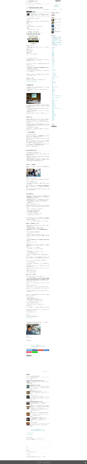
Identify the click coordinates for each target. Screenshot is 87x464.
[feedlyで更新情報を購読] (58, 0)
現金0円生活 (53, 104)
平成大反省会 (53, 89)
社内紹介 (53, 105)
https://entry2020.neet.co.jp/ (29, 317)
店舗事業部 (53, 90)
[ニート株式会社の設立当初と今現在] (46, 350)
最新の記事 (34, 11)
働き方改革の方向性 (29, 434)
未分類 (48, 9)
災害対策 (53, 103)
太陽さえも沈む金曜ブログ (55, 86)
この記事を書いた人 (29, 11)
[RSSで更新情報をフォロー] (59, 0)
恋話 (52, 92)
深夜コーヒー (53, 102)
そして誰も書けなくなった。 (55, 40)
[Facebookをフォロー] (57, 0)
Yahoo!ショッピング (56, 6)
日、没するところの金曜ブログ (56, 97)
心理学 (53, 91)
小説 (52, 88)
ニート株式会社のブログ (32, 1)
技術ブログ (53, 93)
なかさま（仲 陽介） (46, 371)
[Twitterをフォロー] (56, 0)
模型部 (53, 101)
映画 (52, 98)
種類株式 (32, 157)
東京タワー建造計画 (54, 100)
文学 (52, 94)
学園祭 (53, 87)
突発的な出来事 (54, 106)
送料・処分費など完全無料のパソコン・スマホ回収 (38, 346)
